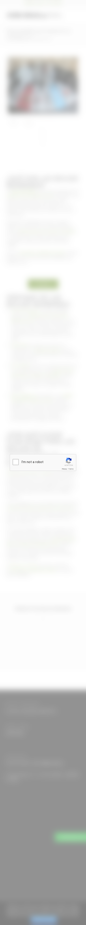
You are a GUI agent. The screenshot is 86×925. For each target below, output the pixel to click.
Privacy (64, 469)
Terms (71, 469)
